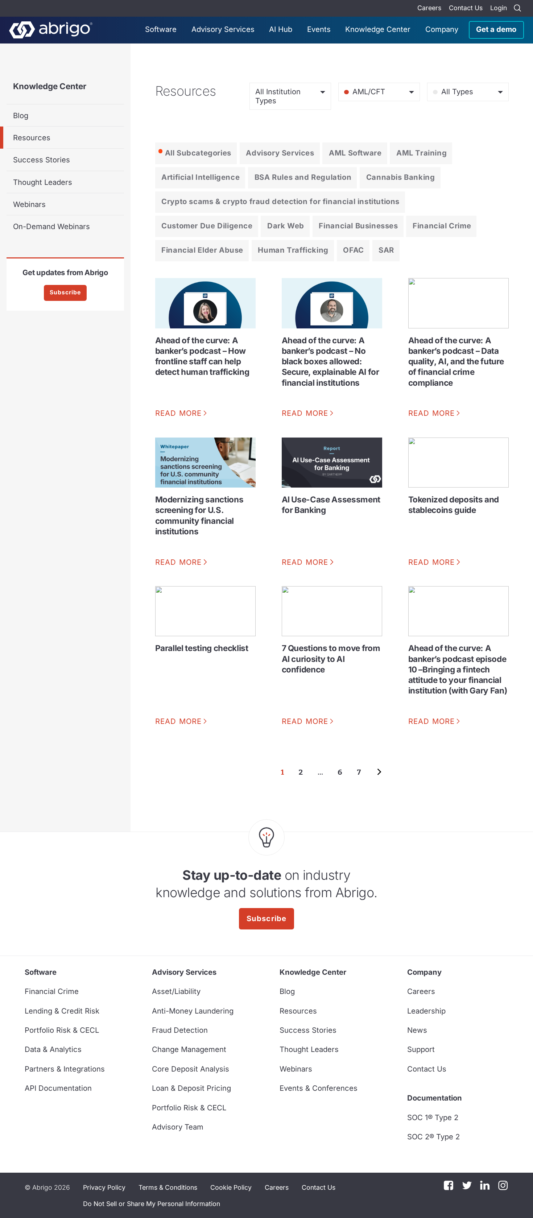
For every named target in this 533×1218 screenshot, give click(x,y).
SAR (386, 249)
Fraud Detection (180, 1030)
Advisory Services (223, 29)
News (417, 1030)
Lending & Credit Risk (62, 1010)
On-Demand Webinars (51, 226)
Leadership (426, 1010)
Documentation (434, 1097)
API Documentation (58, 1088)
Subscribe (65, 292)
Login (498, 8)
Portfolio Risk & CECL (62, 1030)
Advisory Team (177, 1126)
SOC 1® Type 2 (432, 1117)
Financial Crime (442, 225)
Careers (429, 8)
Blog (20, 115)
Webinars (29, 204)
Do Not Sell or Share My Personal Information (151, 1203)
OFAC (353, 249)
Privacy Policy (104, 1187)
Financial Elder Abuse (202, 249)
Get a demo (496, 29)
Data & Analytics (53, 1049)
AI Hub (280, 29)
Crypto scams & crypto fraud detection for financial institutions (280, 201)
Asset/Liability (176, 991)
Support (421, 1049)
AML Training (421, 152)
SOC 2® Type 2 (433, 1136)
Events (319, 29)
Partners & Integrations (65, 1068)
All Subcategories (198, 152)
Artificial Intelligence (200, 177)
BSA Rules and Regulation (303, 177)
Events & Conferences (319, 1088)
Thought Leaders (42, 182)
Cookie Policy (231, 1187)
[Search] (517, 8)
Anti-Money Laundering (193, 1010)
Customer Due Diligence (206, 225)
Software (161, 29)
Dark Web (285, 225)
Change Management (189, 1049)
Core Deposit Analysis (190, 1068)
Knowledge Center (377, 29)
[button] (152, 1203)
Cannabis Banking (400, 177)
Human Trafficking (293, 249)
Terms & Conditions (168, 1187)
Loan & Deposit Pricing (191, 1088)
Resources (31, 137)
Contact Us (466, 8)
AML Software (355, 152)
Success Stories (41, 159)
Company (441, 29)
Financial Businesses (358, 225)
